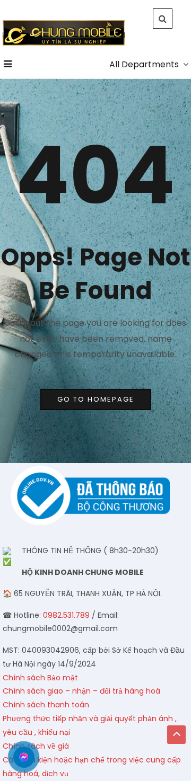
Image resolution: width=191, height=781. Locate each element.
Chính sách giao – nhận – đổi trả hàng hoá (81, 691)
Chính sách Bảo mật (40, 677)
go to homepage (95, 399)
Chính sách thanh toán (46, 704)
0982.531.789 (66, 615)
